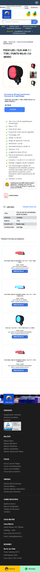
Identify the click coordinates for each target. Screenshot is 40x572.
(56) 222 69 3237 (14, 533)
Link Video (10, 207)
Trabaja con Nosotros (12, 509)
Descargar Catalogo (14, 28)
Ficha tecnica (13, 195)
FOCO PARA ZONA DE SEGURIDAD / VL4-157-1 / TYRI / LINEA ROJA (20, 261)
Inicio (3, 27)
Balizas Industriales (11, 449)
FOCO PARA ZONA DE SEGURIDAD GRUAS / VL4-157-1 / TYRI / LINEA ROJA (20, 360)
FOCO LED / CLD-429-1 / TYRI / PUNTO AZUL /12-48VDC (20, 328)
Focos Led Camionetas (12, 466)
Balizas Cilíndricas (10, 446)
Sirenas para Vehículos (12, 491)
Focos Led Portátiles (11, 469)
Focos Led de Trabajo (12, 463)
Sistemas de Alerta (19, 33)
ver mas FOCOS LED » (30, 207)
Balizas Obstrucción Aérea (13, 451)
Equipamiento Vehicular (23, 31)
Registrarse (34, 7)
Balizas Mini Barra (10, 443)
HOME (5, 42)
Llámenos (12, 569)
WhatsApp (31, 569)
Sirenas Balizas (9, 486)
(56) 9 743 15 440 (15, 558)
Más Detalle (19, 271)
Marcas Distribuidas (30, 27)
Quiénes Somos (14, 27)
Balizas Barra (8, 441)
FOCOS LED (12, 42)
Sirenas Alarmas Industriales (14, 489)
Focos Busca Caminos (12, 471)
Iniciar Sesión (26, 7)
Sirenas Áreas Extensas (12, 483)
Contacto (28, 28)
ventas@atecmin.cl (15, 536)
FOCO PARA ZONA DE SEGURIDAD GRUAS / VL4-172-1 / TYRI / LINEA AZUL (20, 295)
